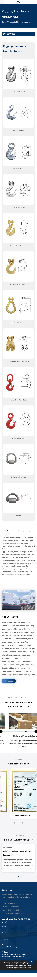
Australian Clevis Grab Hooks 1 (18, 246)
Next (18, 873)
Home (4, 22)
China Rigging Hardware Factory (17, 648)
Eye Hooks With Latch (18, 438)
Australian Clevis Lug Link (18, 323)
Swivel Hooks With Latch (19, 400)
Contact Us (9, 681)
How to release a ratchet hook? (18, 851)
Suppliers (5, 652)
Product (11, 22)
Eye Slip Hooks (18, 130)
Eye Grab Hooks (18, 169)
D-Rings (18, 515)
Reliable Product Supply (18, 736)
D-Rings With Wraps (18, 477)
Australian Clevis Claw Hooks (18, 361)
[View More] (18, 74)
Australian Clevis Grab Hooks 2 (19, 284)
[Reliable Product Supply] (18, 721)
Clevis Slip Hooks (19, 207)
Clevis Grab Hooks (18, 92)
